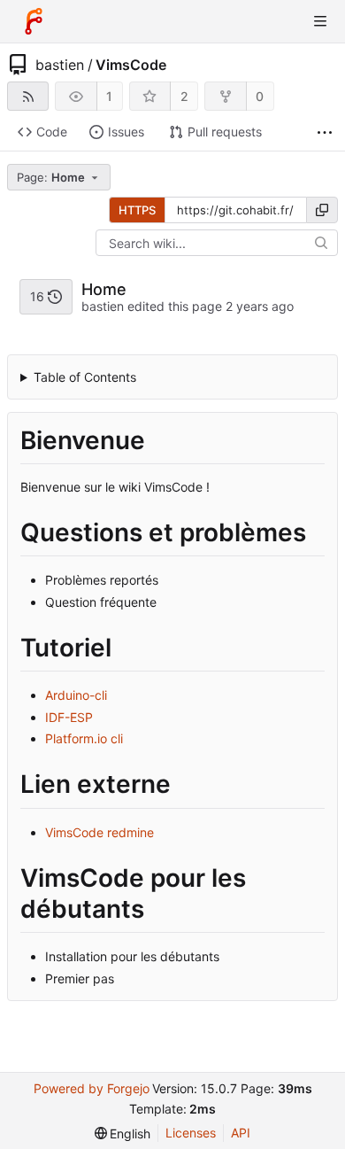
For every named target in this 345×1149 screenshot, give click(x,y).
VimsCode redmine (99, 832)
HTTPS (137, 210)
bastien (59, 65)
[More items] (324, 132)
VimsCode (131, 65)
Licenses (190, 1132)
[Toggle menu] (320, 21)
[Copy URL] (322, 210)
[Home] (33, 21)
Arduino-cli (76, 695)
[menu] (123, 1133)
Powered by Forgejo (92, 1088)
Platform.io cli (84, 738)
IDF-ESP (69, 717)
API (240, 1132)
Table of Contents (85, 376)
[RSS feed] (28, 96)
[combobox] (60, 177)
